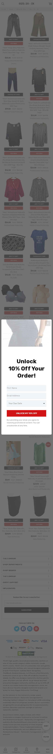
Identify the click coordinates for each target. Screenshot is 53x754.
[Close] (48, 323)
